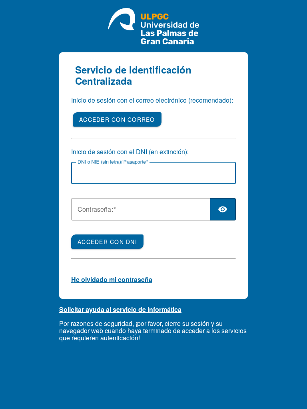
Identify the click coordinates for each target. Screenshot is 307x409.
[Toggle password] (223, 209)
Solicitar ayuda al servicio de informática (120, 309)
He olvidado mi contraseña (111, 279)
